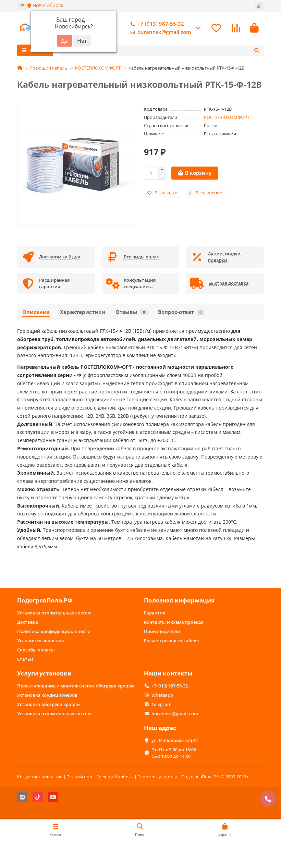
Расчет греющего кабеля (171, 640)
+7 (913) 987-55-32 (160, 23)
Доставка (27, 622)
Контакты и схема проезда (174, 622)
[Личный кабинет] (259, 6)
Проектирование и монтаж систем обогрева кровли (75, 686)
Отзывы (130, 312)
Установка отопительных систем (54, 613)
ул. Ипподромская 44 (174, 740)
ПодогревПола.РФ (45, 600)
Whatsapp (162, 695)
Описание (36, 312)
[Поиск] (257, 50)
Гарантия (154, 613)
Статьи (25, 659)
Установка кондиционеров (47, 695)
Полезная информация (179, 600)
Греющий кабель (48, 68)
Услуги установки (44, 673)
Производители (162, 631)
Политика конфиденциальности (53, 631)
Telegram (161, 704)
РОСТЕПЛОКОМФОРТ (98, 68)
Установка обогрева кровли (48, 704)
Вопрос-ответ (179, 312)
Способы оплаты (36, 650)
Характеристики (82, 312)
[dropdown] (22, 6)
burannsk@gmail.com (164, 32)
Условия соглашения (40, 640)
